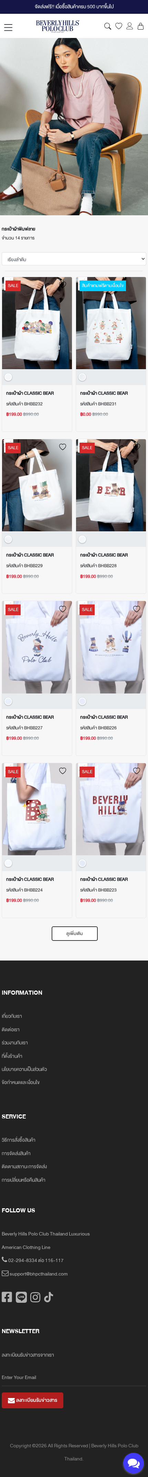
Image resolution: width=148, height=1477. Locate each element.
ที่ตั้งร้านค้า (12, 1056)
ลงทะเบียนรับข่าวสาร (36, 1400)
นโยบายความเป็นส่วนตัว (24, 1069)
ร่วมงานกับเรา (15, 1042)
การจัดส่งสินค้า (16, 1153)
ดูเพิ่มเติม (74, 933)
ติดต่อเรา (11, 1029)
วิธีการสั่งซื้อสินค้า (18, 1140)
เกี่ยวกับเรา (12, 1016)
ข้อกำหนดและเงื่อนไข (21, 1082)
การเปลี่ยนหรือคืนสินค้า (23, 1180)
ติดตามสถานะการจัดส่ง (24, 1166)
